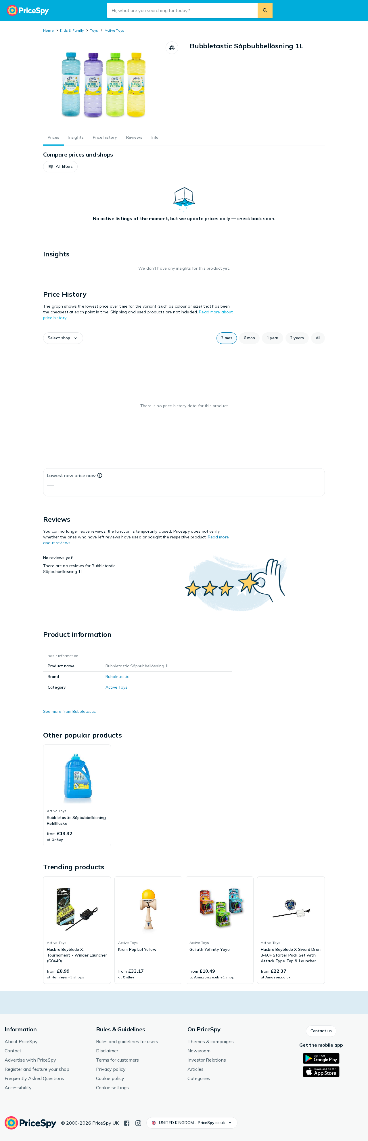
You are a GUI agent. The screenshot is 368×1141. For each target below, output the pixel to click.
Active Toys (114, 30)
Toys (94, 30)
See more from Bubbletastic (69, 711)
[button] (60, 166)
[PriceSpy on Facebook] (126, 1122)
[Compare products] (172, 47)
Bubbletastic (117, 676)
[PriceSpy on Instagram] (138, 1122)
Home (48, 30)
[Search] (265, 10)
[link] (77, 795)
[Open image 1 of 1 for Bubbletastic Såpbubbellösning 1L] (104, 84)
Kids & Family (72, 30)
